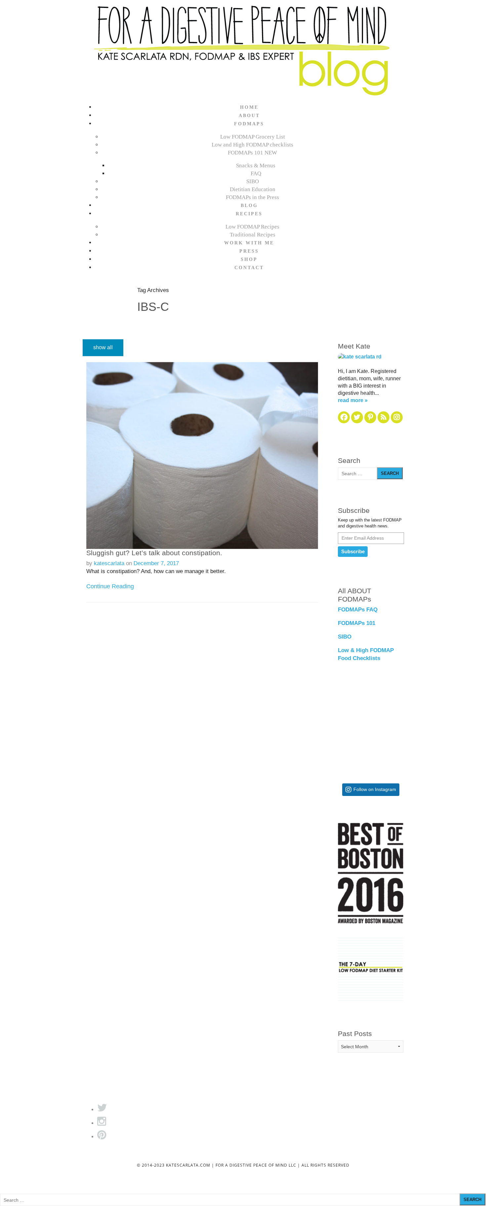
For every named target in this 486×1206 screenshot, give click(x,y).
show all (103, 347)
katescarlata (109, 563)
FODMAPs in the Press (252, 197)
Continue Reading (110, 586)
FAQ (256, 173)
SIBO (252, 181)
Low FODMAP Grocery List (252, 137)
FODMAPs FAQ (358, 609)
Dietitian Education (252, 189)
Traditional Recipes (252, 234)
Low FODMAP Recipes (252, 227)
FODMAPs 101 (356, 623)
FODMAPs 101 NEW (252, 152)
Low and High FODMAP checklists (252, 145)
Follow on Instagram (374, 789)
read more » (353, 400)
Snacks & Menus (255, 165)
